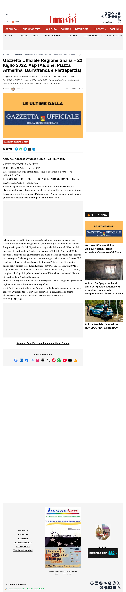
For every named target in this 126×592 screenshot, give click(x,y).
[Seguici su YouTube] (115, 16)
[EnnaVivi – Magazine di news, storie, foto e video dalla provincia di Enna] (63, 17)
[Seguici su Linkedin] (109, 13)
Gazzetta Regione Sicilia (23, 55)
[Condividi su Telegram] (25, 149)
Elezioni (72, 36)
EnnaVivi (19, 88)
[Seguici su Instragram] (119, 13)
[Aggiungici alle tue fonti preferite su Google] (105, 13)
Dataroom (81, 29)
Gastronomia (91, 36)
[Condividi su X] (30, 149)
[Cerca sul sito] (7, 14)
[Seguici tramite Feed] (119, 19)
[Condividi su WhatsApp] (21, 149)
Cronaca (11, 29)
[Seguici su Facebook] (112, 13)
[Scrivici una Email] (119, 16)
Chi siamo (23, 538)
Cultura (51, 29)
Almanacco (112, 36)
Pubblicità (23, 531)
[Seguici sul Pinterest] (109, 16)
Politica (66, 29)
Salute (24, 36)
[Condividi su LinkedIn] (34, 149)
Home (8, 55)
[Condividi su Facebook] (16, 149)
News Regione (53, 36)
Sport (36, 36)
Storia (9, 36)
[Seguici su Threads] (102, 16)
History (99, 29)
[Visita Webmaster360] (103, 553)
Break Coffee (31, 29)
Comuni (114, 29)
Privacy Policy (23, 546)
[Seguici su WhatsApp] (112, 16)
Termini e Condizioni (22, 550)
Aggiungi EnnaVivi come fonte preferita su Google (42, 343)
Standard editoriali (23, 542)
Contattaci (23, 534)
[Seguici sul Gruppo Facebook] (115, 13)
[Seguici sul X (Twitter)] (105, 16)
